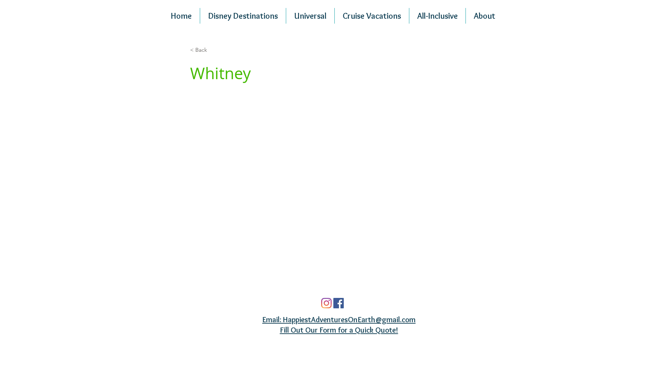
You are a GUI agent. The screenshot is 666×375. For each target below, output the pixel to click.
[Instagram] (326, 303)
